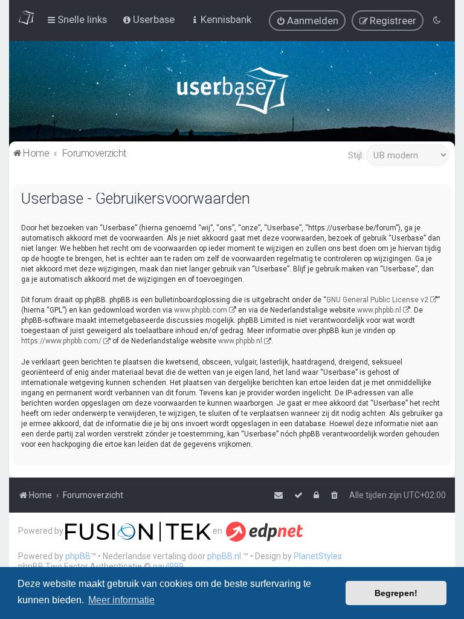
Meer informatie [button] (121, 600)
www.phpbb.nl (379, 310)
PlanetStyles (318, 556)
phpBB (78, 556)
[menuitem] (307, 20)
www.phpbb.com (200, 310)
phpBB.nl (224, 556)
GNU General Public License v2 (377, 300)
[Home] (232, 93)
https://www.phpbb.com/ (61, 341)
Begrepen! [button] (396, 593)
